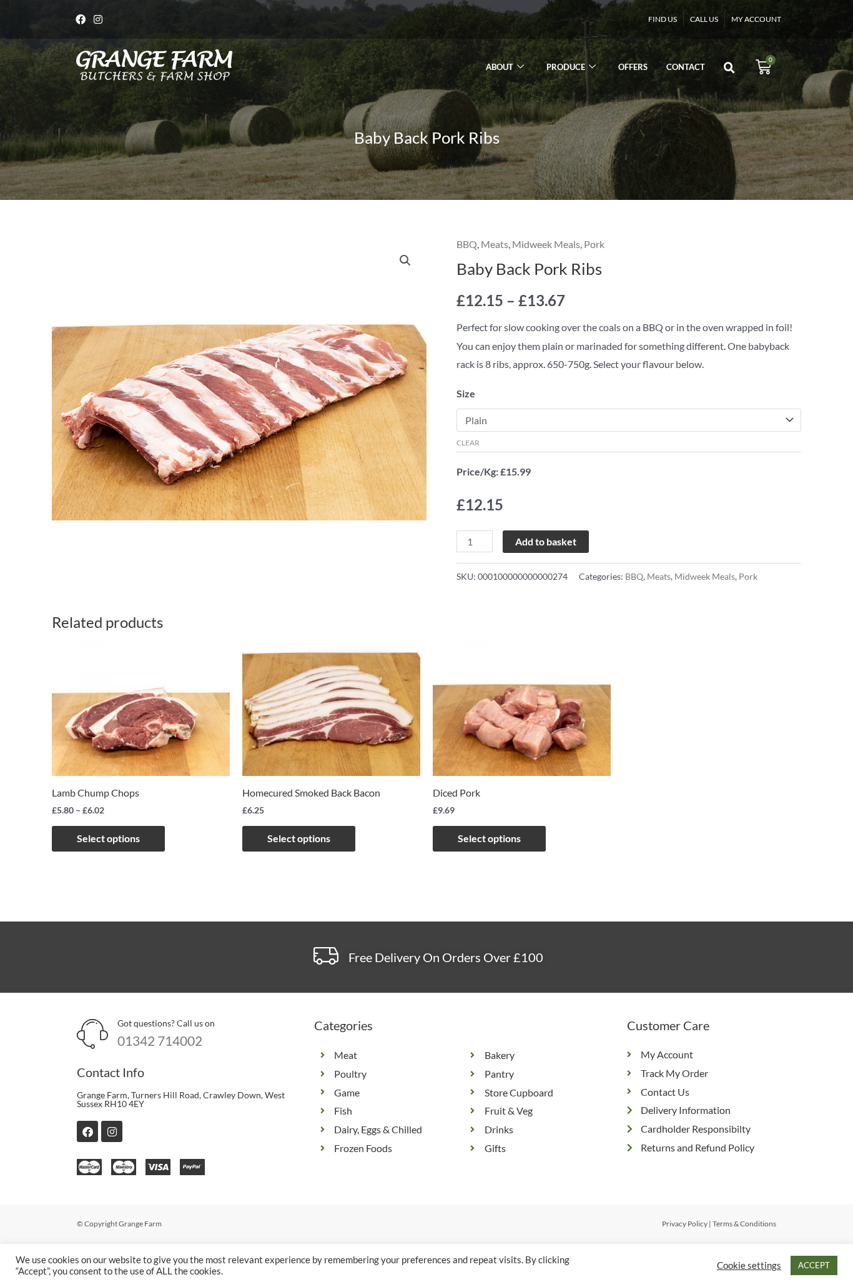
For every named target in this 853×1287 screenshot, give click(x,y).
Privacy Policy (685, 1223)
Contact (685, 67)
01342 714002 (159, 1040)
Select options (108, 838)
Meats (494, 244)
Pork (594, 244)
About (499, 67)
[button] (729, 68)
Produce (565, 67)
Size (465, 393)
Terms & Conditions (744, 1223)
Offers (633, 67)
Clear (468, 442)
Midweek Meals (546, 244)
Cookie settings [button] (749, 1265)
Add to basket (545, 541)
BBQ (466, 244)
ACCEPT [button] (814, 1265)
